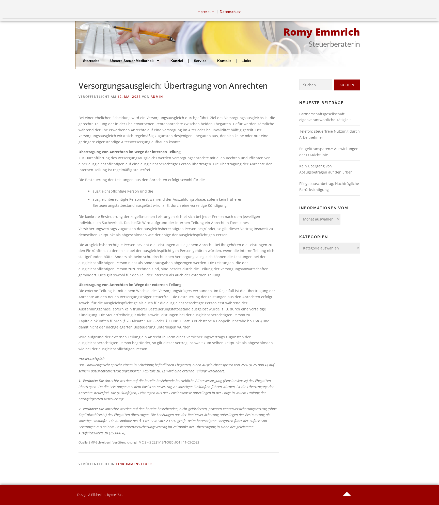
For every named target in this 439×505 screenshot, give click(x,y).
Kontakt (224, 61)
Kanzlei (176, 61)
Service (200, 61)
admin (157, 96)
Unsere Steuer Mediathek (132, 61)
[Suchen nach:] (315, 85)
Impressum (205, 12)
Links (246, 61)
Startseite (91, 61)
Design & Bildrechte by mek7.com (101, 494)
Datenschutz (230, 12)
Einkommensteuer (134, 464)
